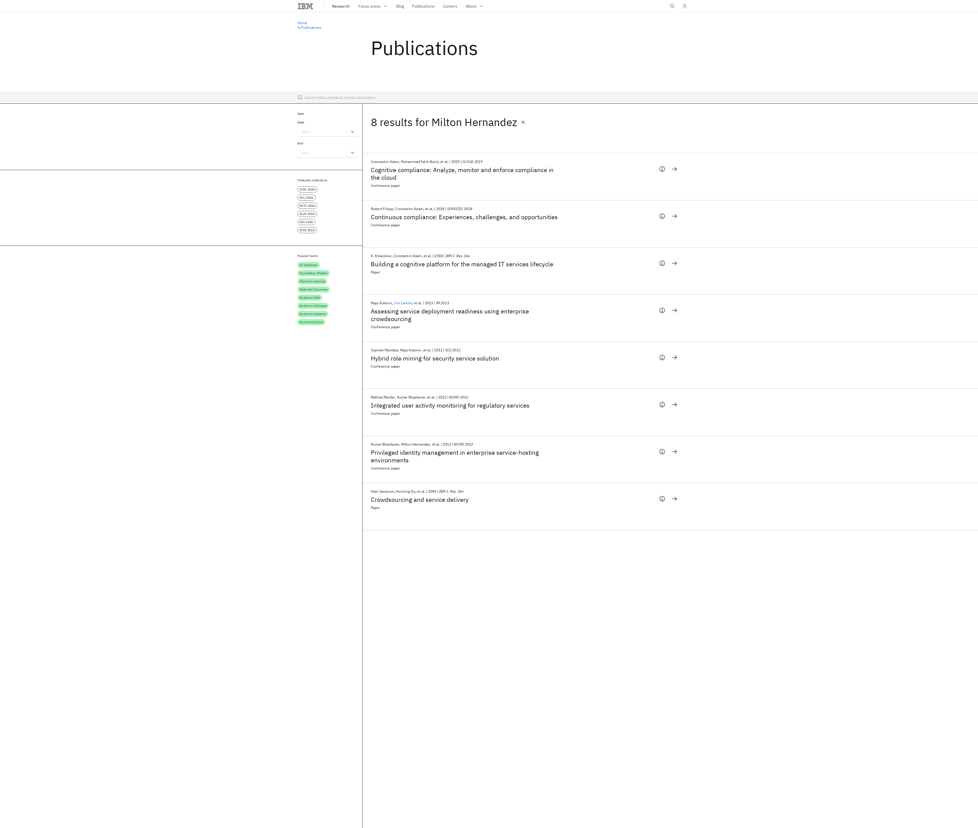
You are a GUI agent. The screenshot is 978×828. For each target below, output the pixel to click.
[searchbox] (489, 97)
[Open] (352, 132)
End (300, 143)
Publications (311, 27)
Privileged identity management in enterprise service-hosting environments (455, 456)
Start (300, 122)
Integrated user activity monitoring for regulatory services (450, 405)
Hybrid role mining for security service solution (435, 358)
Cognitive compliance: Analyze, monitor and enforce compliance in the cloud (462, 173)
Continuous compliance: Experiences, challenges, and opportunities (464, 217)
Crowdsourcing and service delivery (420, 499)
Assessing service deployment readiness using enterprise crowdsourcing (450, 315)
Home (302, 23)
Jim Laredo (403, 303)
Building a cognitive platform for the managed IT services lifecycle (462, 264)
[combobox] (328, 132)
